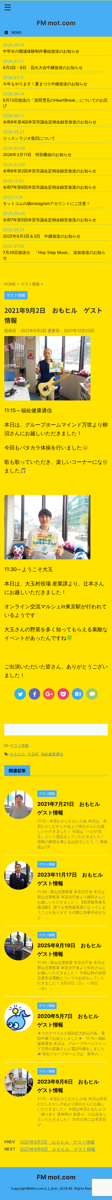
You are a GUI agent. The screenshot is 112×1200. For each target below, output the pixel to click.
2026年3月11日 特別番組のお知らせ (37, 154)
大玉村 (32, 754)
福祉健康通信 (52, 754)
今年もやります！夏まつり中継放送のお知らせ (45, 83)
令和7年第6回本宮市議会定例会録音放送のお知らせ (49, 187)
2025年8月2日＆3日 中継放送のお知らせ (41, 236)
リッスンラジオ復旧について (29, 138)
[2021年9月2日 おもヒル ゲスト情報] (77, 694)
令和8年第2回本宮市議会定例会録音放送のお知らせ (49, 170)
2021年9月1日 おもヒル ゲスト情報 (57, 1142)
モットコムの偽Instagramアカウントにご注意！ (46, 203)
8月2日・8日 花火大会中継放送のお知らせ (43, 67)
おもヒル (17, 754)
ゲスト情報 (19, 745)
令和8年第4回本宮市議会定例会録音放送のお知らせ (49, 121)
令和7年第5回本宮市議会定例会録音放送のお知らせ (49, 219)
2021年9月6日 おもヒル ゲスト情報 (57, 1149)
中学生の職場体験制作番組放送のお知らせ (41, 51)
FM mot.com (56, 23)
